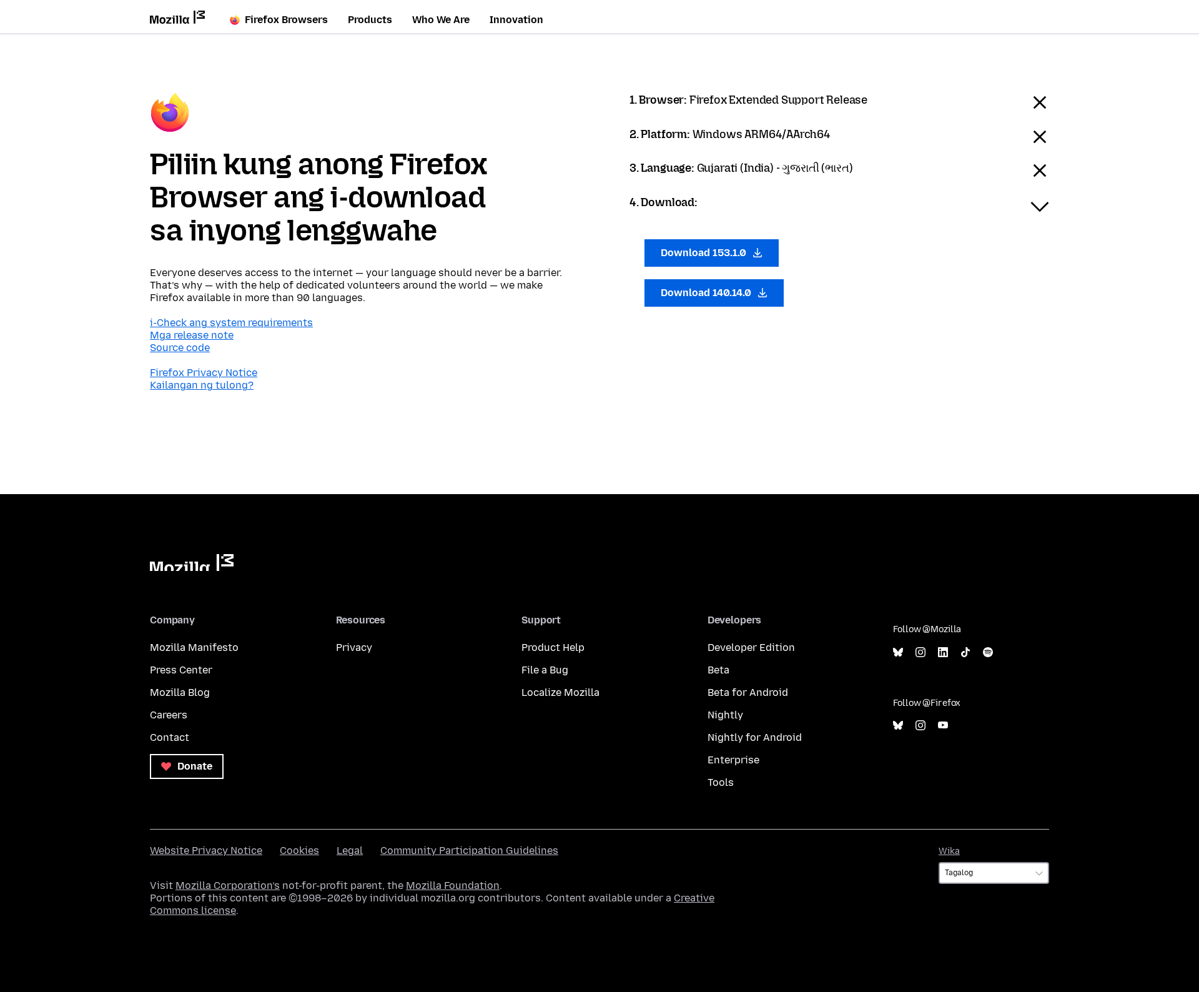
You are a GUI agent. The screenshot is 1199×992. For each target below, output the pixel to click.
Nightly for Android (755, 737)
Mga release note (192, 335)
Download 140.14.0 (707, 293)
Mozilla (192, 562)
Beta (718, 670)
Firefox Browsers (286, 20)
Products (370, 20)
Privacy (354, 647)
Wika (949, 851)
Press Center (181, 670)
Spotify (988, 652)
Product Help (553, 647)
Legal (350, 850)
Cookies (299, 850)
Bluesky (898, 652)
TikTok (965, 652)
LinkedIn (943, 652)
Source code (180, 348)
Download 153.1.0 (705, 253)
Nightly (725, 715)
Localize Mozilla (560, 692)
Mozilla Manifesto (194, 647)
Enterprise (733, 760)
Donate (193, 766)
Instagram (920, 652)
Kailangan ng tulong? (202, 385)
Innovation (516, 20)
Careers (168, 715)
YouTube (943, 725)
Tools (721, 782)
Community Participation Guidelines (469, 850)
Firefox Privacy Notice (203, 373)
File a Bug (544, 670)
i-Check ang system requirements (231, 323)
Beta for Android (748, 692)
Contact (169, 737)
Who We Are (441, 20)
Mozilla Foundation (453, 885)
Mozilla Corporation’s (227, 885)
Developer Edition (751, 647)
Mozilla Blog (180, 692)
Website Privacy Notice (206, 850)
